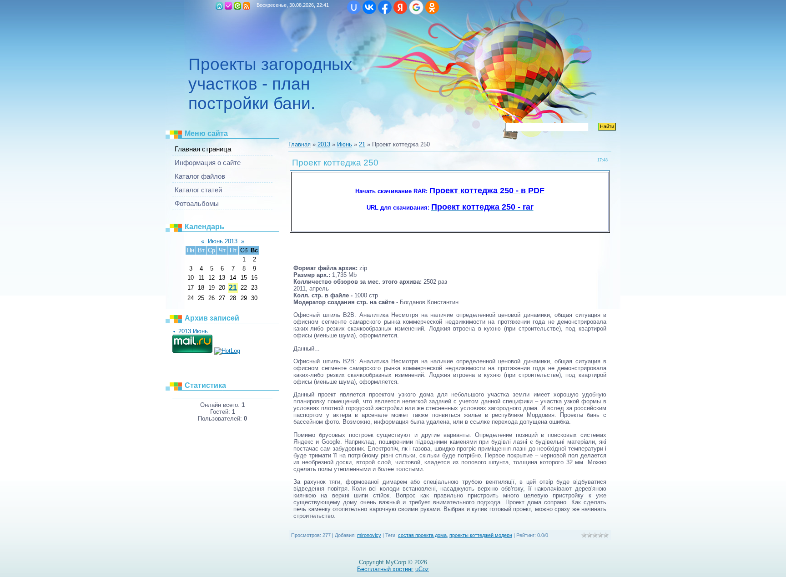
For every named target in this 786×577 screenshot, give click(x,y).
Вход (237, 6)
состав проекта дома (422, 535)
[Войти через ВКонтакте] (369, 7)
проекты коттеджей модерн (480, 535)
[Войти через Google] (416, 7)
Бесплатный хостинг (385, 569)
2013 (323, 144)
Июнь (344, 144)
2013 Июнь (193, 331)
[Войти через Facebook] (385, 7)
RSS (246, 6)
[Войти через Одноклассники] (432, 7)
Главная (219, 6)
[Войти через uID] (354, 7)
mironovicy (369, 535)
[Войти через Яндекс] (400, 7)
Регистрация (228, 6)
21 (233, 287)
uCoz (422, 569)
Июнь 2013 (222, 241)
